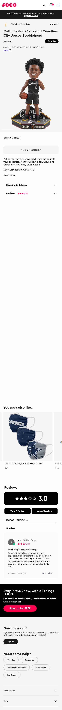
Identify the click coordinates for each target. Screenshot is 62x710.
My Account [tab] (9, 690)
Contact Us (29, 660)
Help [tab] (6, 701)
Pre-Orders (12, 675)
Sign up (10, 642)
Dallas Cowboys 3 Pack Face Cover (23, 464)
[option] (31, 14)
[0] (50, 4)
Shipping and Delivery (16, 667)
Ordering (11, 660)
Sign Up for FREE (20, 608)
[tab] (17, 511)
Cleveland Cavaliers (20, 24)
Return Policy (40, 667)
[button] (13, 573)
